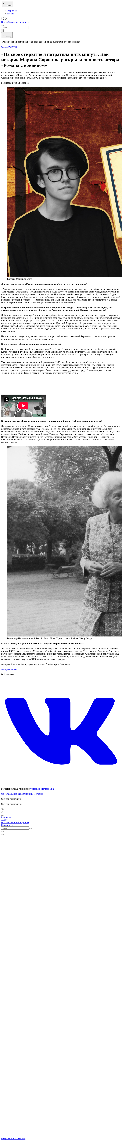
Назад (8, 5)
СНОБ (4, 47)
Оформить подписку (18, 22)
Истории (38, 794)
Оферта (5, 794)
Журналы (12, 10)
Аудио (10, 13)
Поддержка (15, 794)
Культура (12, 47)
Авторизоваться (9, 669)
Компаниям (27, 794)
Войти (4, 22)
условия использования (42, 788)
